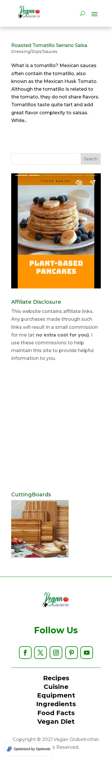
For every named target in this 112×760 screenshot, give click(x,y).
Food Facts (56, 713)
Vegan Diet (56, 721)
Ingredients (56, 704)
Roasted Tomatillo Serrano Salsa (49, 45)
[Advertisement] (56, 427)
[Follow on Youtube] (86, 652)
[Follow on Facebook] (25, 652)
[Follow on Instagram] (56, 652)
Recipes (56, 678)
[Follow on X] (40, 652)
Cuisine (56, 687)
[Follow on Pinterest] (71, 652)
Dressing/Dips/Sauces (34, 51)
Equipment (56, 695)
